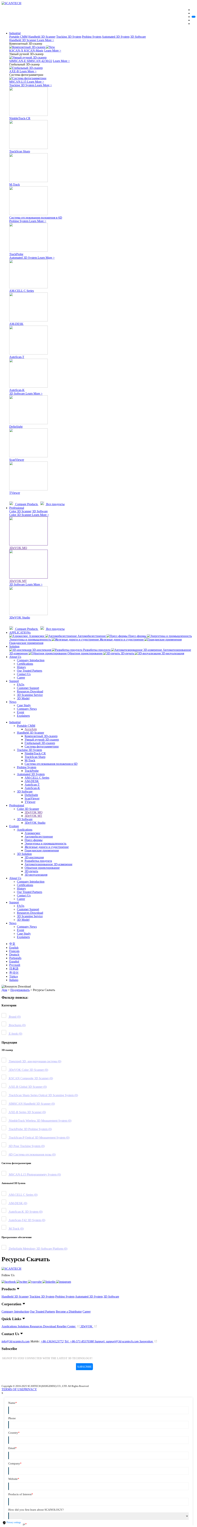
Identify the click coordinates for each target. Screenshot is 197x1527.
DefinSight (31, 795)
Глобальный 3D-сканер (40, 743)
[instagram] (63, 1281)
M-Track (30, 760)
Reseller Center (66, 1326)
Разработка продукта (38, 860)
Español (14, 961)
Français (14, 951)
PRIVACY (30, 1389)
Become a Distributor (69, 1311)
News (12, 701)
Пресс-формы (34, 840)
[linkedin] (49, 1281)
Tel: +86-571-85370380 (79, 1341)
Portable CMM (18, 36)
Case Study (24, 705)
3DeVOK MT (33, 815)
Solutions (24, 1326)
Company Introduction (30, 660)
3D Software (138, 36)
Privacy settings (13, 1522)
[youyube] (35, 1281)
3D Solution (24, 853)
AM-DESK (32, 781)
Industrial (15, 33)
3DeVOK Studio (35, 822)
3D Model (23, 698)
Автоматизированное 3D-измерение (48, 864)
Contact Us (24, 674)
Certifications (25, 663)
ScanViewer (32, 798)
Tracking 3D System (68, 36)
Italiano (13, 980)
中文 (12, 943)
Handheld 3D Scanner (41, 36)
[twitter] (22, 1281)
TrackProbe (32, 770)
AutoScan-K (32, 788)
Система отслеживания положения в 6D (51, 763)
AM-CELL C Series (37, 777)
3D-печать (31, 871)
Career (21, 677)
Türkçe (13, 976)
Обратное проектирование (42, 867)
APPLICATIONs (20, 632)
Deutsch (14, 954)
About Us (15, 656)
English (13, 947)
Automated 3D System (115, 36)
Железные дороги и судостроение (47, 847)
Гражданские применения (42, 850)
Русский (14, 965)
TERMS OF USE (12, 1389)
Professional (16, 507)
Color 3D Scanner (20, 511)
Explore (14, 826)
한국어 (13, 972)
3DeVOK (86, 1326)
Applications (24, 829)
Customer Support (28, 688)
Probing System (91, 36)
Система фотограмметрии (42, 746)
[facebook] (9, 1281)
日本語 (13, 968)
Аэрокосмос (32, 833)
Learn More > (45, 40)
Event (20, 712)
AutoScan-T (32, 784)
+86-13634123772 (52, 1341)
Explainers (23, 715)
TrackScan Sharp (35, 756)
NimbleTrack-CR (35, 753)
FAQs (20, 684)
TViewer (30, 802)
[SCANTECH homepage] (11, 3)
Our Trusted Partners (29, 670)
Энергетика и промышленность (45, 843)
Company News (27, 708)
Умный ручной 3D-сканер (42, 739)
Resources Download (30, 691)
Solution (14, 646)
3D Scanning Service (30, 695)
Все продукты (55, 504)
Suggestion (146, 1341)
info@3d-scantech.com (16, 1341)
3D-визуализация (36, 874)
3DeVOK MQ (34, 812)
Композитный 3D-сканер (41, 736)
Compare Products (26, 504)
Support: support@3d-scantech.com (117, 1341)
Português (15, 958)
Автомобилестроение (39, 836)
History (21, 667)
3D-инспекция (34, 857)
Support (14, 681)
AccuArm (31, 729)
